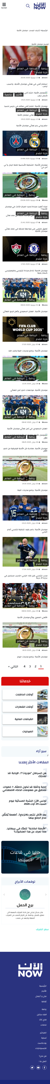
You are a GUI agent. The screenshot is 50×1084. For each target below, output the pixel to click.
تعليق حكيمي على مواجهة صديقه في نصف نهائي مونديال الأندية (26, 230)
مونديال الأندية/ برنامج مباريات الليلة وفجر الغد (27, 351)
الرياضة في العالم (27, 69)
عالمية (8, 95)
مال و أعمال (41, 996)
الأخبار (19, 95)
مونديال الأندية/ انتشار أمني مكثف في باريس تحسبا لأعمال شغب (26, 107)
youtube (38, 1068)
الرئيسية (43, 986)
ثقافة (44, 1001)
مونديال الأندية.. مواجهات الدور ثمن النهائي (29, 390)
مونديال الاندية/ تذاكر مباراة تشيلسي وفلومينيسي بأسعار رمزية (26, 272)
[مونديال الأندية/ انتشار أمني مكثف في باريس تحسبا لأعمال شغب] (25, 94)
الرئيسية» (45, 30)
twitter (32, 1068)
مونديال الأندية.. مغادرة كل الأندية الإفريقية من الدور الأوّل (25, 450)
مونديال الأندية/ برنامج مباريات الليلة (32, 490)
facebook (44, 1068)
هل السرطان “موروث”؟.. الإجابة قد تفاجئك (27, 775)
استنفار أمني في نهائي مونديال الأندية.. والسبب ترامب (27, 85)
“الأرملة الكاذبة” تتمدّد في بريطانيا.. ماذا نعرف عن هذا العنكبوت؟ (26, 830)
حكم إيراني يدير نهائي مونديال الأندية (32, 125)
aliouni (45, 77)
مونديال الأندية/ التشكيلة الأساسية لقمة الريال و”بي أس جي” (25, 166)
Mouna (45, 200)
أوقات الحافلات (24, 694)
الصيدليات (27, 731)
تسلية (44, 1038)
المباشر (43, 1033)
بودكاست (42, 1043)
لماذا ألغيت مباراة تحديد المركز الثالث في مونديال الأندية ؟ (26, 208)
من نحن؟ (43, 1056)
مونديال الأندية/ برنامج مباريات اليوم (32, 657)
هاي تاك (43, 1020)
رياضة (44, 69)
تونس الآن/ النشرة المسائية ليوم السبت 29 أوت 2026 (27, 802)
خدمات (44, 1025)
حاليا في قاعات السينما (25, 856)
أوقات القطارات (24, 706)
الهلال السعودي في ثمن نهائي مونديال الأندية (27, 428)
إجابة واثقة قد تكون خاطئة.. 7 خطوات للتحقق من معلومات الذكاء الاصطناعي (24, 788)
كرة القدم (42, 72)
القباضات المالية (24, 719)
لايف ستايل (42, 1014)
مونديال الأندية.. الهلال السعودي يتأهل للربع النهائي (25, 311)
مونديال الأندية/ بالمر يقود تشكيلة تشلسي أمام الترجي (27, 531)
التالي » (14, 666)
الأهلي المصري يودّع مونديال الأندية (32, 617)
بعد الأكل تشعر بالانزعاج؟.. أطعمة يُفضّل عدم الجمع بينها (24, 816)
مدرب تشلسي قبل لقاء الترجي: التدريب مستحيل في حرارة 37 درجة (26, 577)
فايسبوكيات (41, 1048)
